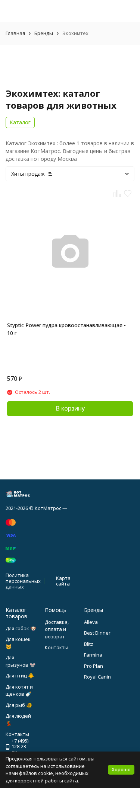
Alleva (91, 622)
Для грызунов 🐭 (20, 661)
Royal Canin (97, 676)
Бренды (43, 33)
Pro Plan (93, 666)
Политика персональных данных (23, 581)
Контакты (56, 647)
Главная (15, 33)
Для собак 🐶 (21, 628)
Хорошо (121, 769)
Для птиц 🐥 (20, 675)
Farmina (93, 654)
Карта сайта (63, 581)
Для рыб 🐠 (19, 705)
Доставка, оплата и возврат (57, 629)
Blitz (88, 644)
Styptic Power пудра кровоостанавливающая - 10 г (66, 329)
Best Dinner (97, 632)
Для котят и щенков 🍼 (19, 690)
